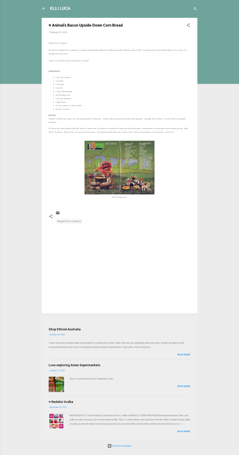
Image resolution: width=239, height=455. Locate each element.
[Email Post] (58, 214)
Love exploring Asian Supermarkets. (75, 365)
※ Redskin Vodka (61, 402)
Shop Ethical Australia (65, 329)
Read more (183, 354)
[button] (188, 26)
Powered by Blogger (122, 446)
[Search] (195, 9)
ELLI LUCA (60, 8)
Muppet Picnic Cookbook (69, 221)
